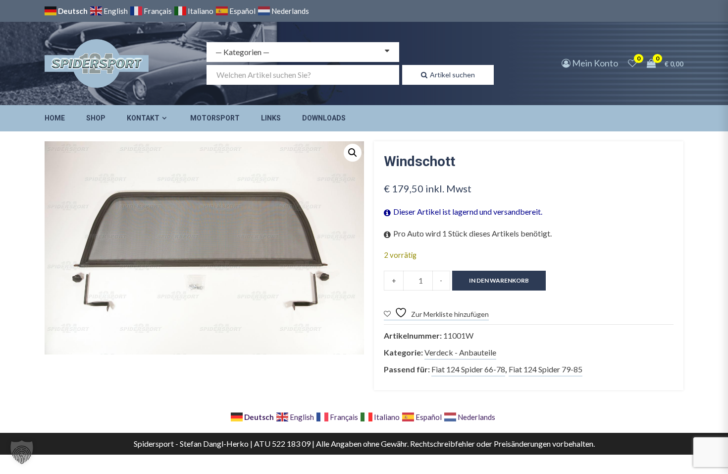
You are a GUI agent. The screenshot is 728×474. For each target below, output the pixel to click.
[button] (353, 153)
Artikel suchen (452, 74)
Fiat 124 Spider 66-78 (468, 369)
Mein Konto (594, 63)
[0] (632, 63)
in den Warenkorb (499, 280)
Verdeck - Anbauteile (460, 352)
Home (55, 118)
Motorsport (215, 118)
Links (271, 118)
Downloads (324, 118)
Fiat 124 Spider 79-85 (545, 369)
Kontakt (143, 118)
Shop (95, 118)
